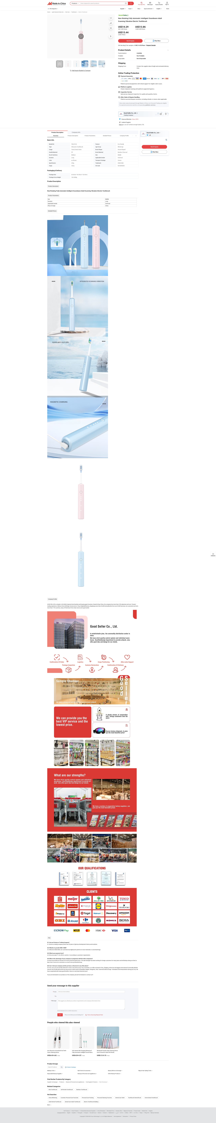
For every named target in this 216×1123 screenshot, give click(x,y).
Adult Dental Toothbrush (55, 1101)
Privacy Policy (133, 1116)
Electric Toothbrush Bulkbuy (91, 1101)
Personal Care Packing (88, 1097)
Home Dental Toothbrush (151, 1097)
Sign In (121, 124)
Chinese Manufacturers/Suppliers (88, 1110)
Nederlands (111, 1112)
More (48, 1105)
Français (86, 1112)
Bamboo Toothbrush (81, 1089)
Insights (150, 1110)
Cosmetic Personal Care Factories (69, 1097)
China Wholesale (101, 1110)
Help (138, 8)
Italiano (99, 1112)
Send (60, 1015)
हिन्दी (131, 1112)
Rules (167, 8)
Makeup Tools (51, 1070)
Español (74, 1112)
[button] (133, 135)
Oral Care (67, 12)
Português (80, 1112)
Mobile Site (144, 1110)
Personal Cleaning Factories (104, 1097)
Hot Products (67, 1110)
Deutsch (105, 1112)
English (68, 1112)
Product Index (137, 1110)
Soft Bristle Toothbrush (67, 1089)
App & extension (148, 8)
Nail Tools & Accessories (84, 1070)
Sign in (167, 4)
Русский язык (93, 1112)
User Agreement (117, 1116)
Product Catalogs (71, 1067)
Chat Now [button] (157, 41)
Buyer (130, 8)
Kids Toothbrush (53, 1089)
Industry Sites (119, 1110)
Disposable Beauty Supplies (54, 1073)
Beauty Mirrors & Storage (114, 1070)
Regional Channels (128, 1110)
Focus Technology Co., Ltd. (97, 1116)
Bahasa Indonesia (155, 1112)
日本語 (126, 1112)
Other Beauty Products (114, 1073)
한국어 (121, 1112)
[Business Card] (166, 140)
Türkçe (140, 1112)
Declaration (125, 1116)
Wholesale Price (110, 1110)
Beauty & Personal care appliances (87, 1073)
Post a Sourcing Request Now (94, 1015)
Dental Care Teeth (120, 1097)
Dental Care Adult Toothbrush (72, 1101)
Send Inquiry (130, 41)
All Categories (53, 8)
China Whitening (53, 1097)
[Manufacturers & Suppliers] (56, 3)
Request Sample (151, 45)
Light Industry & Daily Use (57, 12)
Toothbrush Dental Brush (134, 1097)
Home (48, 12)
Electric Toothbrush (82, 12)
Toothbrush (74, 12)
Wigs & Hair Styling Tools (144, 1070)
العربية (117, 1112)
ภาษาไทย (135, 1112)
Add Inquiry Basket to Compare (81, 70)
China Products (75, 1110)
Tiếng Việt (146, 1112)
